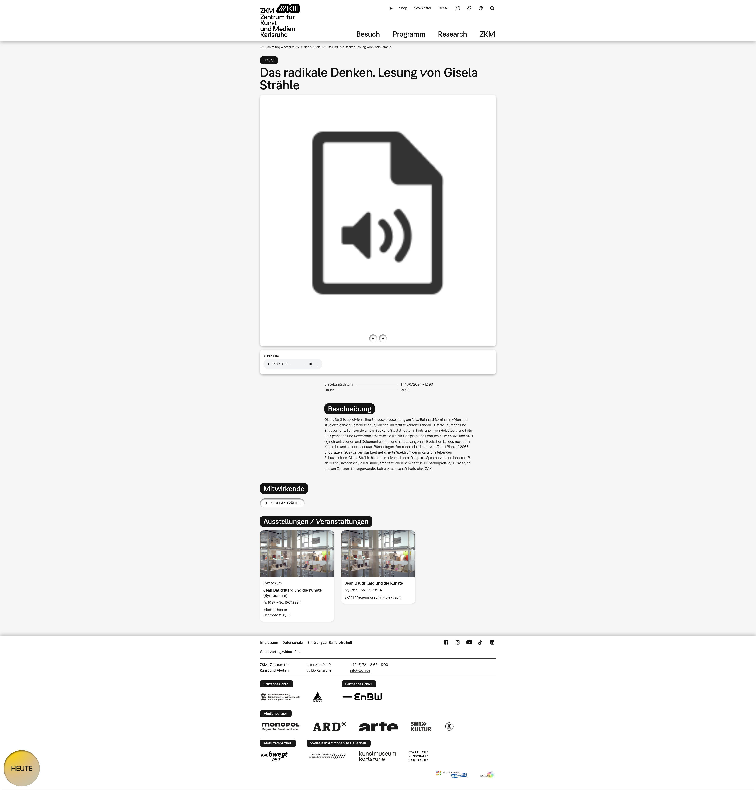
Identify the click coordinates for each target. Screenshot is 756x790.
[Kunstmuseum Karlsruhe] (377, 756)
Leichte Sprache (458, 8)
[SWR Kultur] (421, 726)
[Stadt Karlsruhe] (317, 697)
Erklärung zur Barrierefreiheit (329, 642)
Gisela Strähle (285, 503)
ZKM (487, 34)
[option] (378, 213)
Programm (409, 34)
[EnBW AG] (362, 696)
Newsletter (422, 8)
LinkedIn (492, 642)
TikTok (481, 642)
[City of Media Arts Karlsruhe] (487, 775)
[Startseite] (285, 21)
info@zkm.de (360, 670)
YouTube (469, 642)
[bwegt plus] (274, 756)
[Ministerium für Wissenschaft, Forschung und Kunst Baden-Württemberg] (280, 697)
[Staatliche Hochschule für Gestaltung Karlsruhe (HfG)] (327, 756)
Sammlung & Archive (280, 47)
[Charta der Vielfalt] (451, 775)
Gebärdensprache (469, 8)
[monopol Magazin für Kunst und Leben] (280, 726)
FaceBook (446, 642)
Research (452, 34)
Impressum (269, 642)
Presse (443, 8)
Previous (373, 338)
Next (383, 338)
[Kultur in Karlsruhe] (449, 726)
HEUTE (21, 768)
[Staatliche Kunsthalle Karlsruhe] (418, 756)
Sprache (481, 8)
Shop (403, 8)
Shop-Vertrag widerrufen (280, 652)
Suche (492, 8)
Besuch (368, 34)
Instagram (458, 642)
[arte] (378, 726)
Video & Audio (311, 47)
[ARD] (329, 726)
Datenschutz (293, 642)
